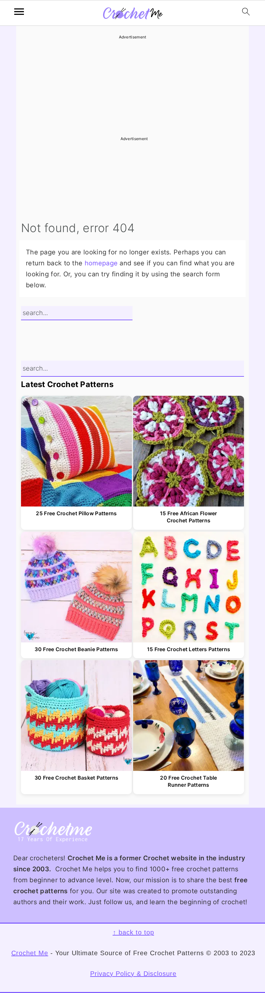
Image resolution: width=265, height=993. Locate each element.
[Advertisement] (132, 85)
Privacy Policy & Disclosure (133, 973)
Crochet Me (29, 953)
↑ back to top (133, 932)
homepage (101, 263)
